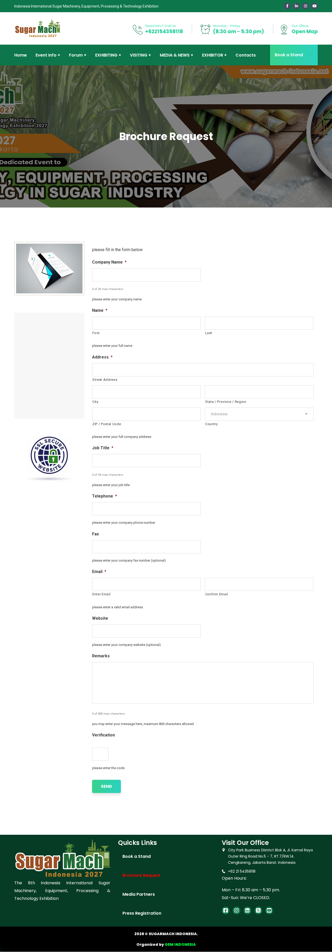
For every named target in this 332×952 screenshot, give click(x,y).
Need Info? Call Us (160, 25)
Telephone (104, 496)
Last (208, 333)
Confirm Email (216, 594)
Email (99, 571)
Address (102, 357)
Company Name (109, 262)
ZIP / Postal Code (106, 424)
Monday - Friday (226, 25)
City (95, 402)
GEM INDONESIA (180, 944)
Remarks (101, 655)
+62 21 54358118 (241, 871)
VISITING (138, 55)
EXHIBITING (106, 55)
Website (100, 618)
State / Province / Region (225, 402)
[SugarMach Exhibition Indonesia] (37, 28)
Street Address (104, 380)
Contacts (246, 55)
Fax (95, 534)
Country (211, 424)
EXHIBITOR (212, 55)
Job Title (102, 447)
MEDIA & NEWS (175, 55)
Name (99, 310)
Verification (103, 735)
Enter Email (101, 594)
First (96, 333)
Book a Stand (289, 55)
